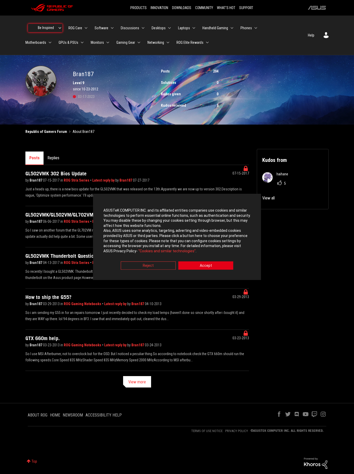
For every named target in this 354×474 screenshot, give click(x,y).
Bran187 (36, 180)
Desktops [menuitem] (159, 28)
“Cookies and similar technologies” (167, 251)
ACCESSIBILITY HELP (104, 415)
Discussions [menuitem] (130, 28)
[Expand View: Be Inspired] (59, 28)
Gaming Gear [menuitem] (125, 42)
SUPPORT (246, 8)
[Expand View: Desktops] (169, 28)
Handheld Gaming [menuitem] (215, 28)
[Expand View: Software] (112, 28)
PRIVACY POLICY (236, 431)
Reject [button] (148, 266)
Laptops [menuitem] (184, 28)
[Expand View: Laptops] (193, 28)
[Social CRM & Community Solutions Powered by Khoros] (315, 463)
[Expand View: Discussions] (143, 28)
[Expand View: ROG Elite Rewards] (207, 42)
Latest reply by (103, 180)
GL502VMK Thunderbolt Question (60, 256)
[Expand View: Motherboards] (50, 42)
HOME (55, 415)
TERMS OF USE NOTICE (207, 431)
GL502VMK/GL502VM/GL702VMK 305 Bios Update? (80, 215)
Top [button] (34, 461)
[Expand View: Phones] (255, 28)
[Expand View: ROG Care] (86, 28)
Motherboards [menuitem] (35, 42)
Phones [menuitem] (246, 28)
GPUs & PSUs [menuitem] (68, 42)
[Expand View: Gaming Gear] (138, 42)
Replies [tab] (53, 157)
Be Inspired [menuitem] (46, 28)
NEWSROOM (73, 415)
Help (311, 35)
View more (137, 381)
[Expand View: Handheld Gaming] (232, 28)
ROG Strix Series (77, 180)
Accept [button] (206, 266)
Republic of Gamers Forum (46, 132)
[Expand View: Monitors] (107, 42)
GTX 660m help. (42, 338)
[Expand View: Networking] (168, 42)
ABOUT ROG (37, 415)
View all (268, 198)
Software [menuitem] (101, 28)
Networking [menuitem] (155, 42)
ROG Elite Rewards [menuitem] (189, 42)
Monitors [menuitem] (97, 42)
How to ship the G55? (48, 297)
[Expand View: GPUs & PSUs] (82, 42)
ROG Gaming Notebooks (83, 304)
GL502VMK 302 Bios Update (56, 173)
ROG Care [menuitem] (75, 28)
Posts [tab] (34, 157)
